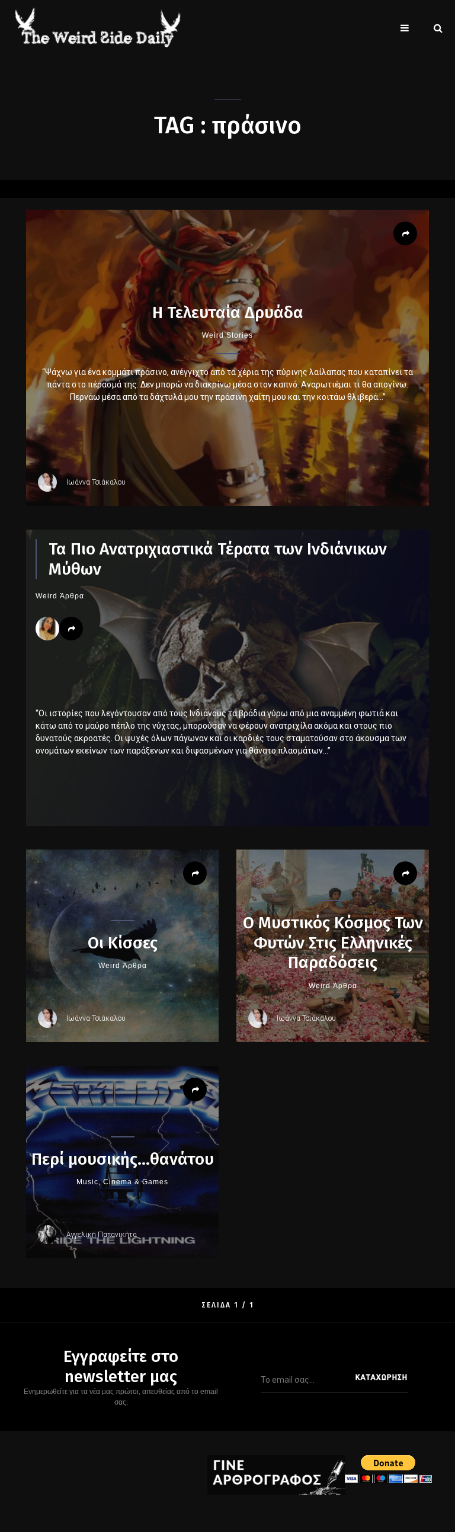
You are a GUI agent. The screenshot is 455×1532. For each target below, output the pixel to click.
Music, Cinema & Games (122, 1182)
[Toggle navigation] (404, 27)
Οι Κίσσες (123, 943)
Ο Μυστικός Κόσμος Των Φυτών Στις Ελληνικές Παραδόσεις (333, 942)
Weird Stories (227, 335)
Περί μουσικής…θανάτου (122, 1159)
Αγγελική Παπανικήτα (101, 1234)
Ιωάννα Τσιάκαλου (96, 482)
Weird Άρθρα (60, 596)
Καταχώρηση (381, 1377)
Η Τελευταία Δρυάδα (227, 312)
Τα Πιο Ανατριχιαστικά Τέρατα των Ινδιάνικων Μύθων (218, 559)
